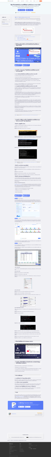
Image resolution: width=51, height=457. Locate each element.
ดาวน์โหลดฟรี (21, 406)
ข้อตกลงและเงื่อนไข (22, 450)
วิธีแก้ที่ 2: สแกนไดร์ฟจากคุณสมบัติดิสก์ (21, 38)
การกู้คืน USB (29, 12)
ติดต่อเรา (20, 446)
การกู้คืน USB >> (12, 440)
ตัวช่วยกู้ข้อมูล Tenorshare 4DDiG (18, 184)
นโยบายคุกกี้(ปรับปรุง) (22, 451)
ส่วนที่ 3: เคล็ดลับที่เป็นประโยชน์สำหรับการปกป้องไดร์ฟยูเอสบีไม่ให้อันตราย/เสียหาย (24, 40)
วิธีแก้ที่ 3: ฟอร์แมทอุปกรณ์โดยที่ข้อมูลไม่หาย (22, 39)
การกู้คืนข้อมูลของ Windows (12, 446)
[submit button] (36, 445)
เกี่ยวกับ (20, 445)
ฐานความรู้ (10, 445)
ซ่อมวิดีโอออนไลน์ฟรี (11, 451)
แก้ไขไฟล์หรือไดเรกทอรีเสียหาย (5, 23)
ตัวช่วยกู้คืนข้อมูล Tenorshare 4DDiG (20, 396)
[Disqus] (25, 424)
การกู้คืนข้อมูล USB (4, 19)
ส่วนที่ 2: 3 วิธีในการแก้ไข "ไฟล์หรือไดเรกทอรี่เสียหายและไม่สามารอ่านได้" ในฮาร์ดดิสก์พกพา (25, 36)
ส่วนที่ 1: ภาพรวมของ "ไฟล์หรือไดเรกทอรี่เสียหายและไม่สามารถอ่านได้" (23, 35)
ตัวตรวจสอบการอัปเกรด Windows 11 (13, 450)
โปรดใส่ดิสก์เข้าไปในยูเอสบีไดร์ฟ (5, 24)
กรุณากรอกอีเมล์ (33, 445)
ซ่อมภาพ (10, 452)
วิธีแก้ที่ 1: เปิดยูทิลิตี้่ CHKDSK (20, 37)
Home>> (9, 440)
